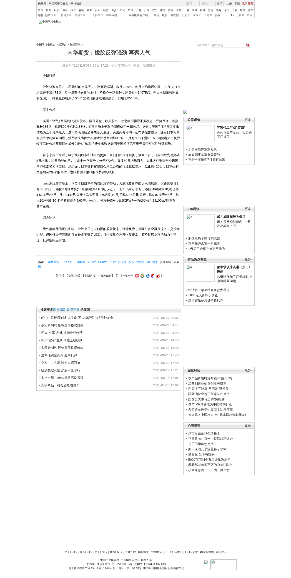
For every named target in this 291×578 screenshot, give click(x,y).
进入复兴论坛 (120, 65)
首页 (40, 10)
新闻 (48, 10)
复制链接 (89, 275)
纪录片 (186, 15)
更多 (248, 119)
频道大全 (50, 15)
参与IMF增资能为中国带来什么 (210, 404)
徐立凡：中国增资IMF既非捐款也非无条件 (218, 415)
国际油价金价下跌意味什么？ (209, 394)
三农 (186, 10)
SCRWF (103, 262)
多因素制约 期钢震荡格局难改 (62, 325)
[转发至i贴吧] (152, 275)
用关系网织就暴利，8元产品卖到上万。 (234, 224)
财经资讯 (75, 44)
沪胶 (113, 262)
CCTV (230, 15)
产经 (147, 10)
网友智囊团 (207, 552)
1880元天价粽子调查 (203, 295)
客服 (237, 3)
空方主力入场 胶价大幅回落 (60, 363)
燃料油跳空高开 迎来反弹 (59, 355)
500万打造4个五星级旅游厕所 (209, 459)
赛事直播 (111, 15)
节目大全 (80, 15)
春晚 (81, 10)
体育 (65, 10)
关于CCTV (71, 552)
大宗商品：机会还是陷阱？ (60, 385)
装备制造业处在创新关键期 (207, 383)
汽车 (155, 10)
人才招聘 (130, 552)
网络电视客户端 (138, 15)
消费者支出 (143, 262)
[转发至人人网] (147, 275)
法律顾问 (156, 552)
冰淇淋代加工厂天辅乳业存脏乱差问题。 (234, 279)
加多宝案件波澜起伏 (202, 149)
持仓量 (122, 262)
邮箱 (242, 10)
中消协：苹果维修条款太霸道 (209, 290)
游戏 (250, 10)
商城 (194, 10)
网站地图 (76, 3)
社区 (202, 10)
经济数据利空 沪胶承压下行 (60, 370)
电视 (40, 15)
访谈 (234, 10)
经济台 (62, 44)
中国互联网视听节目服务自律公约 (163, 568)
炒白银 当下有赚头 (201, 454)
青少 (114, 10)
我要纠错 (73, 275)
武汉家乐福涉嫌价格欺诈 (205, 300)
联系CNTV (116, 552)
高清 (156, 15)
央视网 (42, 3)
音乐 (97, 10)
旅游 (163, 10)
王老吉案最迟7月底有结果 (206, 159)
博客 (218, 10)
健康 (170, 10)
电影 (165, 15)
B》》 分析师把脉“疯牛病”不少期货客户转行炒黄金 (77, 318)
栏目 (249, 15)
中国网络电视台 (58, 3)
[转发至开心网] (136, 275)
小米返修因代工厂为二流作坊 (209, 470)
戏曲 (89, 10)
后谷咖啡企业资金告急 (204, 154)
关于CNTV (101, 552)
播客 (218, 15)
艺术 (130, 10)
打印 (60, 275)
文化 (122, 10)
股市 (131, 262)
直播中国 (97, 15)
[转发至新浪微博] (157, 275)
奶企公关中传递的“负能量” (207, 399)
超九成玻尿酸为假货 (231, 216)
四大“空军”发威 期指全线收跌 (62, 333)
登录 (219, 3)
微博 (210, 10)
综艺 (73, 10)
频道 (241, 15)
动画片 (197, 15)
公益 (138, 10)
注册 (229, 3)
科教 (106, 10)
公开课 (208, 15)
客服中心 (221, 552)
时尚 (178, 10)
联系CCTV (86, 552)
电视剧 (175, 15)
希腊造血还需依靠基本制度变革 (210, 409)
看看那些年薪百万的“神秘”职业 (210, 465)
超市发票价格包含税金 (204, 433)
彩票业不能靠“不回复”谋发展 (208, 388)
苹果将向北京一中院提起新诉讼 (210, 438)
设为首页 (247, 3)
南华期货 (53, 262)
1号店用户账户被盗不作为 (206, 248)
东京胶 (92, 262)
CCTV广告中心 (174, 552)
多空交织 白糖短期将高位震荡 (62, 378)
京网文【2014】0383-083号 (150, 564)
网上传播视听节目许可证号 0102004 (89, 568)
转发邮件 (106, 275)
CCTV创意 (191, 552)
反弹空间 (66, 262)
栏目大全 (66, 15)
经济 (57, 10)
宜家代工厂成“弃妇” (231, 127)
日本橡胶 (80, 262)
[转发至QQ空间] (141, 275)
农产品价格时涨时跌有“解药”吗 (210, 378)
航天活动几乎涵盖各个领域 (207, 449)
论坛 (226, 10)
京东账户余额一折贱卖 (204, 243)
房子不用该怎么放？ (202, 444)
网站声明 (143, 552)
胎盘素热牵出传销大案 (204, 238)
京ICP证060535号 (122, 564)
